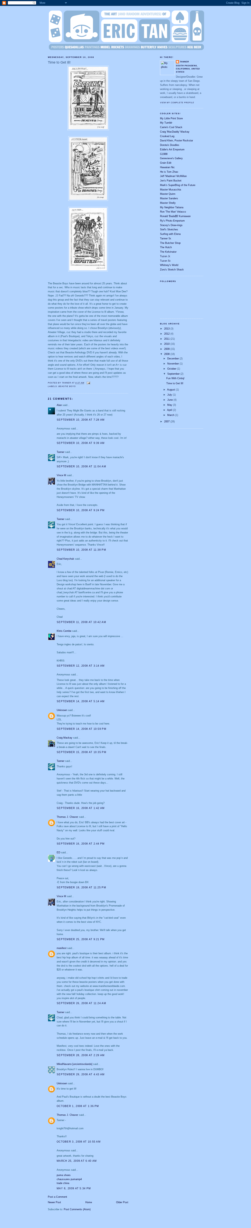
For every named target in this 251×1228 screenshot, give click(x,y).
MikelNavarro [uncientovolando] (74, 1064)
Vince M (61, 475)
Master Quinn (167, 193)
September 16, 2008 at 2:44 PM (81, 843)
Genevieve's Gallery (171, 158)
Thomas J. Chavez (67, 816)
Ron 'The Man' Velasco (173, 211)
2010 (167, 343)
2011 (167, 338)
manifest (61, 948)
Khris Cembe (64, 630)
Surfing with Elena (170, 233)
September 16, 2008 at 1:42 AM (81, 808)
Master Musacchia (170, 189)
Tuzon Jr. (165, 256)
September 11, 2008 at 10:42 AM (81, 622)
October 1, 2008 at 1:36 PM (78, 1106)
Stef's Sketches (169, 229)
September (173, 373)
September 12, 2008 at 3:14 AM (81, 665)
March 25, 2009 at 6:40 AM (77, 1160)
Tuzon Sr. (165, 260)
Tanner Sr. (166, 238)
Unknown (62, 710)
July (170, 394)
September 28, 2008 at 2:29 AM (81, 1055)
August (171, 389)
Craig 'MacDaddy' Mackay (174, 131)
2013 (167, 328)
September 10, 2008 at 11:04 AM (81, 466)
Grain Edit (165, 162)
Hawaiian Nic (167, 167)
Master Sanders (169, 198)
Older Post (122, 1202)
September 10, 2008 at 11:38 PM (81, 549)
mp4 (79, 1179)
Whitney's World (169, 265)
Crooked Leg (167, 136)
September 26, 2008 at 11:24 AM (81, 1003)
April (170, 409)
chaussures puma (67, 1179)
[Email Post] (88, 383)
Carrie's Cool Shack (171, 127)
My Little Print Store (171, 118)
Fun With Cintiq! (175, 378)
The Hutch (166, 247)
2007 (167, 421)
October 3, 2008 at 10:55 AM (79, 1141)
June (170, 399)
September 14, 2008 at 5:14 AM (81, 701)
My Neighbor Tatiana (171, 207)
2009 (167, 348)
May (170, 404)
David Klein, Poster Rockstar (176, 140)
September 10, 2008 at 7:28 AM (81, 419)
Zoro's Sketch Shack (172, 269)
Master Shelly (168, 202)
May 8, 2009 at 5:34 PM (74, 1188)
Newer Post (54, 1202)
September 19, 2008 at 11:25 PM (81, 887)
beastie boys (67, 386)
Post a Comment (57, 1196)
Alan (59, 405)
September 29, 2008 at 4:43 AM (81, 1074)
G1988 (163, 154)
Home (88, 1202)
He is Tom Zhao (169, 171)
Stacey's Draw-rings (171, 225)
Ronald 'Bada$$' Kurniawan (175, 216)
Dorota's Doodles (169, 145)
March (171, 415)
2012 (167, 333)
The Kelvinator (168, 251)
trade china (63, 1183)
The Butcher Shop (170, 242)
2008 (167, 354)
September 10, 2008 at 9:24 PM (81, 510)
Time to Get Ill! (59, 62)
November (173, 363)
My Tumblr (166, 122)
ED (58, 852)
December (173, 358)
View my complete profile (177, 102)
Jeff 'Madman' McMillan (173, 176)
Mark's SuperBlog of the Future (177, 185)
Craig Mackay (64, 737)
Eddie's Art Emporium (172, 149)
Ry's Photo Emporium (172, 220)
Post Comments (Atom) (77, 1209)
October (172, 368)
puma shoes (64, 1175)
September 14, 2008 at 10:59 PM (81, 728)
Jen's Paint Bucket (170, 180)
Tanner (60, 452)
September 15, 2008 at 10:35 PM (81, 752)
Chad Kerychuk (65, 558)
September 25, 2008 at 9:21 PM (81, 939)
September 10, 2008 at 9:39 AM (81, 443)
